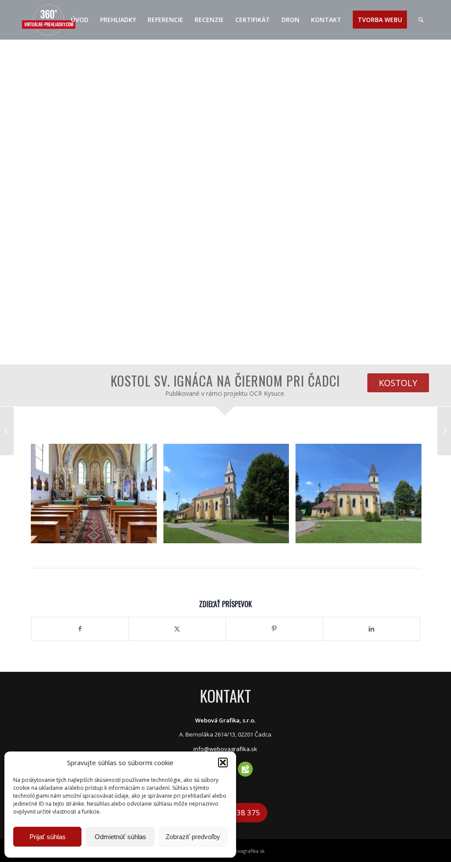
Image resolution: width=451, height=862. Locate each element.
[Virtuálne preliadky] (48, 20)
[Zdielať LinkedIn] (371, 628)
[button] (222, 762)
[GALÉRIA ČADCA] (7, 431)
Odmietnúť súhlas (120, 836)
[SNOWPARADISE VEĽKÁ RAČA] (444, 431)
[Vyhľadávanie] (421, 20)
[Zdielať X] (177, 628)
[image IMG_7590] (229, 496)
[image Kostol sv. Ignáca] (97, 496)
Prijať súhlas (48, 836)
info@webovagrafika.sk (225, 749)
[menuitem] (79, 20)
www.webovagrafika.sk (238, 850)
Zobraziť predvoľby (193, 836)
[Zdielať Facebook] (80, 628)
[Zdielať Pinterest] (274, 628)
